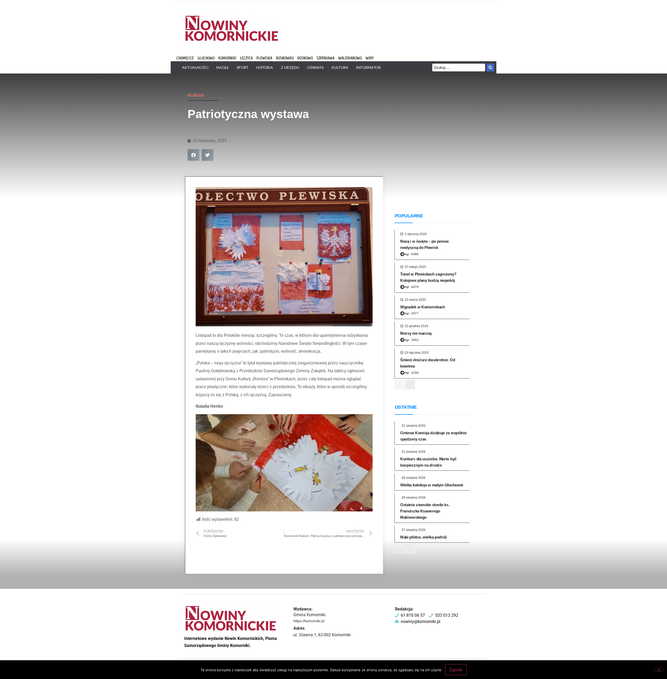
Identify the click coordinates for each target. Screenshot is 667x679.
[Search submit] (490, 67)
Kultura (196, 95)
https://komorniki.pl (308, 621)
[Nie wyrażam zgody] (658, 669)
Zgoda (455, 669)
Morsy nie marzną (415, 333)
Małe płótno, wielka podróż (423, 537)
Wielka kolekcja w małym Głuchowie (431, 485)
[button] (193, 155)
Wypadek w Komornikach (422, 307)
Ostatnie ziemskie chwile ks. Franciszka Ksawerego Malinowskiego (424, 511)
